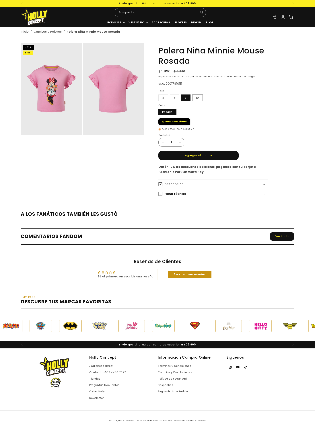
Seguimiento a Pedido (173, 391)
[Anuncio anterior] (22, 3)
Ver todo (282, 236)
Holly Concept (126, 420)
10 (197, 98)
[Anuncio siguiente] (293, 3)
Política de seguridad (172, 378)
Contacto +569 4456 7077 (107, 372)
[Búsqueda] (202, 12)
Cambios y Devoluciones (175, 372)
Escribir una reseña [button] (189, 274)
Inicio (25, 32)
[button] (137, 22)
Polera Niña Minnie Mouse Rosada (93, 32)
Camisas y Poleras (48, 32)
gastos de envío (200, 76)
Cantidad (164, 135)
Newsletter (96, 398)
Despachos (165, 385)
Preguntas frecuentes (104, 385)
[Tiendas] (275, 17)
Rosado (167, 112)
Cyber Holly (97, 391)
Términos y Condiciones (174, 366)
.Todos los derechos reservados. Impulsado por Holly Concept (170, 420)
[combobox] (160, 12)
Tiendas (94, 378)
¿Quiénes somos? (101, 366)
